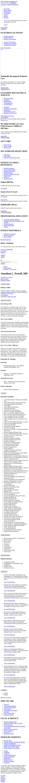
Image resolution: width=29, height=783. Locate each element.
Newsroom (7, 762)
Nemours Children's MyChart (11, 174)
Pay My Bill (7, 13)
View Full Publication (9, 582)
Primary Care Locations (10, 39)
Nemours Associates (9, 761)
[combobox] (8, 262)
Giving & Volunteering (10, 169)
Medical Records (8, 172)
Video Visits (7, 156)
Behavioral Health (8, 98)
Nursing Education (8, 224)
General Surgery (8, 104)
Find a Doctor (7, 144)
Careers (6, 14)
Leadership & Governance (10, 710)
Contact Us (7, 754)
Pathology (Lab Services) (10, 113)
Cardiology (7, 100)
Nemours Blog (7, 740)
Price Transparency (9, 730)
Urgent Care (7, 154)
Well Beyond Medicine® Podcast (12, 745)
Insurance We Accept (9, 171)
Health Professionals (9, 756)
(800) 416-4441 (12, 296)
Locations (6, 712)
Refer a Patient (7, 10)
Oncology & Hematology (10, 108)
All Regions (13, 3)
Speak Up (6, 177)
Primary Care (7, 147)
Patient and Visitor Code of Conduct (13, 723)
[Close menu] (1, 6)
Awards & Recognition (10, 707)
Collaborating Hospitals (10, 45)
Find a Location (8, 146)
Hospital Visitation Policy (10, 722)
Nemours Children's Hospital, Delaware (13, 291)
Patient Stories (7, 175)
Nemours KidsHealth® (10, 743)
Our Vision (7, 9)
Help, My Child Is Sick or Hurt (12, 157)
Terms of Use (7, 732)
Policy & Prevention (9, 713)
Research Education (9, 225)
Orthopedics (7, 110)
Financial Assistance (9, 168)
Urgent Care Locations (9, 42)
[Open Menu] (1, 259)
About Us (6, 704)
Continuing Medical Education (11, 219)
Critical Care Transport (9, 234)
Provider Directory (8, 715)
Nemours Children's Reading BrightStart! (14, 742)
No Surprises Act (8, 725)
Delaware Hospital (8, 36)
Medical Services (8, 759)
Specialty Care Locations (10, 43)
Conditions (6, 752)
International (7, 11)
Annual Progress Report (10, 706)
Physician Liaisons (8, 235)
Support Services (8, 178)
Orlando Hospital (8, 37)
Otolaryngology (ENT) (10, 111)
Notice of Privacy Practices (11, 729)
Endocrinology (7, 101)
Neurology (6, 107)
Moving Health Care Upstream (12, 748)
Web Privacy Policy (9, 733)
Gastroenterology (8, 103)
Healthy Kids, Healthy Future (11, 746)
